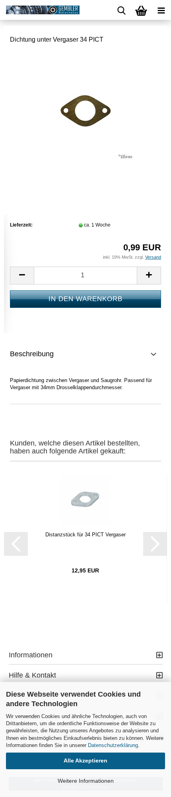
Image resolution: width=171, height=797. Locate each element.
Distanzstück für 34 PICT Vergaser (85, 535)
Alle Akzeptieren (85, 760)
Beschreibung (32, 354)
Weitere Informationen (86, 781)
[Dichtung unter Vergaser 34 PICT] (85, 110)
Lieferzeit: (21, 225)
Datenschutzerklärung (113, 745)
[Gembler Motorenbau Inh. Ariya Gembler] (40, 10)
